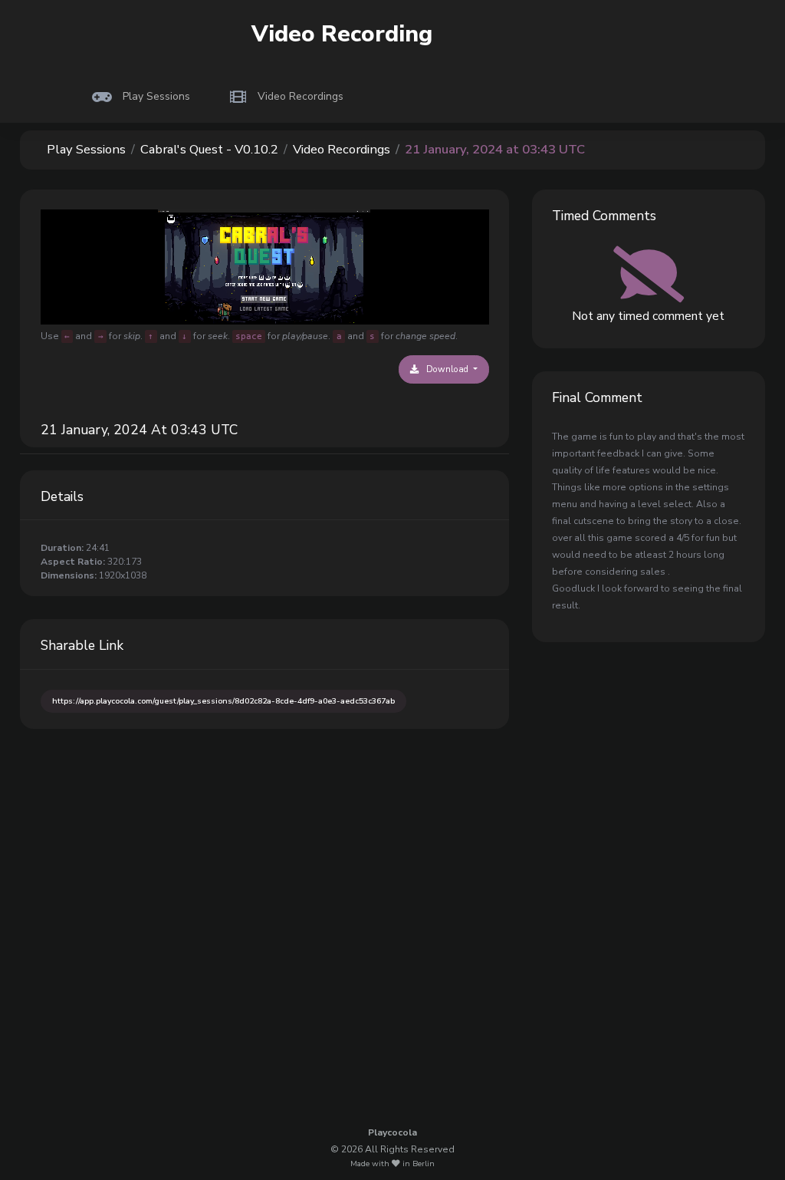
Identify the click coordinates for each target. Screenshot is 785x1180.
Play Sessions (86, 149)
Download (447, 369)
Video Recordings (341, 149)
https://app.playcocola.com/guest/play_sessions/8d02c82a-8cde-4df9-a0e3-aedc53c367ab (223, 701)
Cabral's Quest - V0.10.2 (209, 149)
